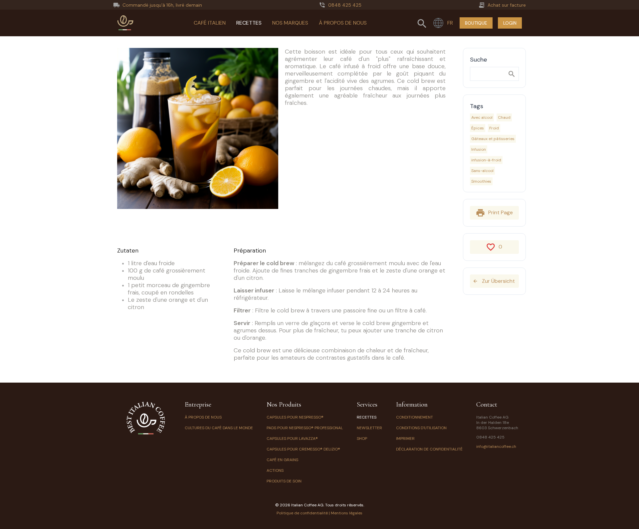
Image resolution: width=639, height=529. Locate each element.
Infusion (478, 149)
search (512, 74)
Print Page (494, 213)
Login (510, 23)
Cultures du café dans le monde (219, 428)
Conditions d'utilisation (421, 428)
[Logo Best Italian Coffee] (125, 23)
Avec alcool (482, 117)
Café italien (210, 22)
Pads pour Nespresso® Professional (305, 428)
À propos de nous (343, 22)
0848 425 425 (490, 437)
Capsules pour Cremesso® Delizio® (303, 449)
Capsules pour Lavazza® (292, 438)
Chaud (504, 117)
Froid (494, 128)
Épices (477, 128)
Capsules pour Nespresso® (295, 417)
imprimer (405, 438)
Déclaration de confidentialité (429, 449)
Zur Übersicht (494, 280)
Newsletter (369, 428)
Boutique (476, 23)
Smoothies (481, 181)
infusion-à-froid (486, 160)
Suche (478, 60)
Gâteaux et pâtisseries (493, 138)
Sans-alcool (482, 170)
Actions (275, 470)
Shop (362, 438)
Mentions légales (346, 513)
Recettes (249, 22)
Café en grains (282, 459)
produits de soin (284, 481)
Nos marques (290, 22)
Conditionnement (414, 417)
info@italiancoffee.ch (496, 446)
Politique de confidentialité (302, 513)
